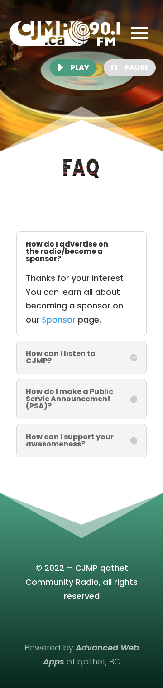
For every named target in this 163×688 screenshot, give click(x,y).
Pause (136, 67)
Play (79, 67)
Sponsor (59, 319)
